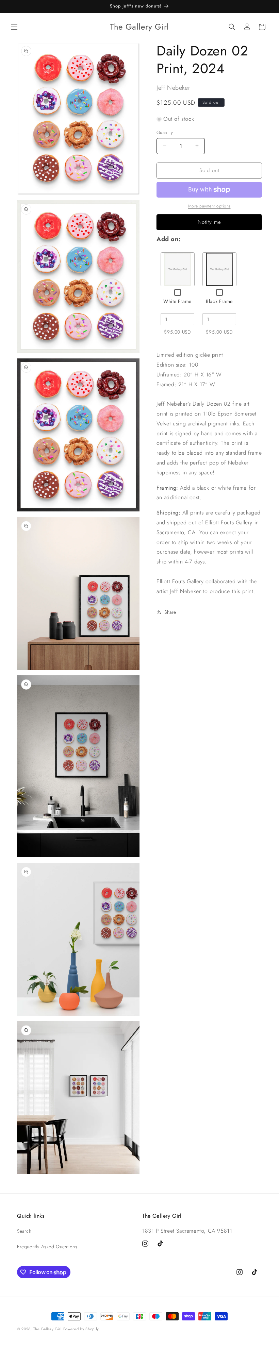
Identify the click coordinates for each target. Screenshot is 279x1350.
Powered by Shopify (81, 1329)
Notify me (209, 222)
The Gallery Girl (47, 1329)
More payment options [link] (209, 206)
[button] (14, 26)
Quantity (165, 132)
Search (24, 1231)
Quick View (177, 269)
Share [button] (170, 612)
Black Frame (219, 301)
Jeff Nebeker (173, 87)
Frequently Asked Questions (47, 1246)
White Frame (177, 301)
